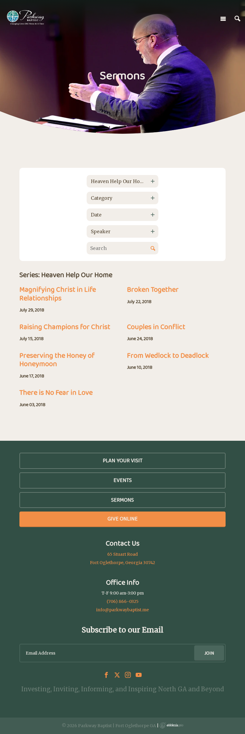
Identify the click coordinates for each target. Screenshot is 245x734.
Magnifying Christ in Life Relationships (57, 293)
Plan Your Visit (123, 460)
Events (123, 480)
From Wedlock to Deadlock (168, 355)
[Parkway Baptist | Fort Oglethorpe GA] (25, 17)
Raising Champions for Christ (64, 326)
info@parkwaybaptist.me (122, 609)
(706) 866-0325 (123, 601)
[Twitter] (117, 675)
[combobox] (122, 181)
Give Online (123, 519)
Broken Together (153, 289)
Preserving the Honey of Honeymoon (57, 359)
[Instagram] (128, 675)
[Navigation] (223, 19)
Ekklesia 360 (171, 725)
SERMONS (122, 500)
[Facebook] (106, 675)
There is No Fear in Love (56, 392)
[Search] (238, 19)
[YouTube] (139, 675)
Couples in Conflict (156, 326)
